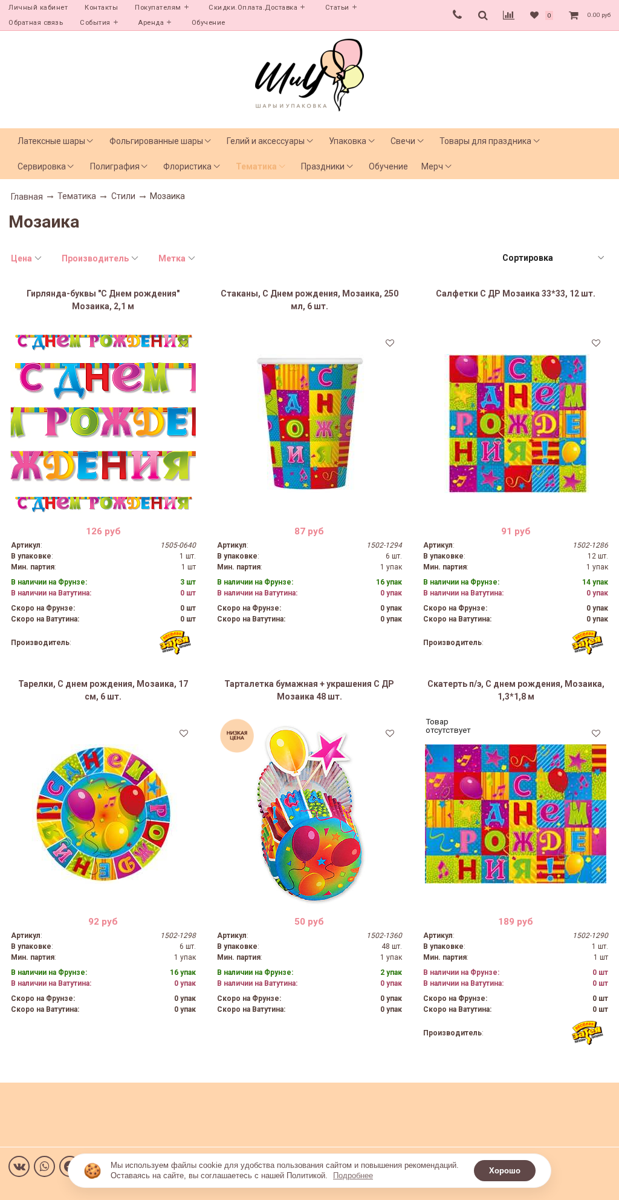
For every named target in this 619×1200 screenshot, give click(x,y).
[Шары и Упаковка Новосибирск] (309, 74)
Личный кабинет (38, 7)
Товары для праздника (485, 141)
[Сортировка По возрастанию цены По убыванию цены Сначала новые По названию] (552, 258)
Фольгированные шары (156, 141)
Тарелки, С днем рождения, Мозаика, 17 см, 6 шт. (103, 690)
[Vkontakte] (19, 1166)
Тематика (256, 166)
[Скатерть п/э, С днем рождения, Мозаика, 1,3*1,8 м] (515, 814)
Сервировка (42, 166)
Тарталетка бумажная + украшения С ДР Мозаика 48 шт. (309, 690)
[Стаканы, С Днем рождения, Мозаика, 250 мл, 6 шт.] (309, 423)
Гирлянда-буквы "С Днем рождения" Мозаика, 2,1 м (103, 300)
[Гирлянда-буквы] (103, 423)
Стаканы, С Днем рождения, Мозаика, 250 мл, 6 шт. (309, 300)
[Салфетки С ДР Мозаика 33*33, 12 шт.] (515, 423)
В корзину (103, 507)
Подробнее (353, 1175)
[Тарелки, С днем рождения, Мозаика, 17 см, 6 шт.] (103, 814)
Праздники (323, 166)
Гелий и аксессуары (266, 141)
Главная (27, 197)
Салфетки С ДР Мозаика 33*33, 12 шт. (515, 293)
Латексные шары (51, 141)
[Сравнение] (508, 15)
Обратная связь (35, 23)
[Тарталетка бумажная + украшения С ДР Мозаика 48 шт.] (309, 814)
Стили (123, 196)
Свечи (403, 141)
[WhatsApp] (44, 1166)
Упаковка (347, 141)
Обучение (208, 23)
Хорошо (504, 1170)
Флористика (187, 166)
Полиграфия (115, 166)
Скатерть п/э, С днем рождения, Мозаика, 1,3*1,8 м (515, 690)
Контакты (101, 7)
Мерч (432, 166)
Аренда (151, 23)
